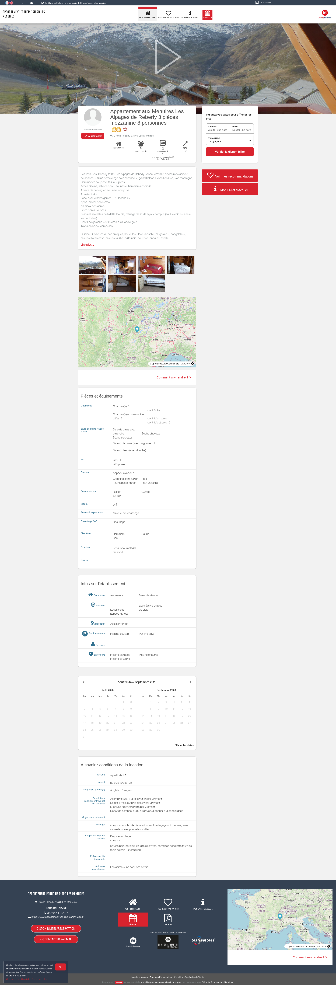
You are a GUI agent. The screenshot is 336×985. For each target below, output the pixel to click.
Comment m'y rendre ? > (173, 377)
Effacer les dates (184, 745)
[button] (92, 136)
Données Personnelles (161, 977)
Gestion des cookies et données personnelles (26, 979)
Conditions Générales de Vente (189, 977)
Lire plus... (87, 244)
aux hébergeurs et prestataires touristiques (161, 982)
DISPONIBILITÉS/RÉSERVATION (56, 928)
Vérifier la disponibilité (230, 151)
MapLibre (185, 363)
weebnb (119, 982)
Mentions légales (139, 977)
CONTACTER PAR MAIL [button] (58, 939)
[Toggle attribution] (192, 363)
